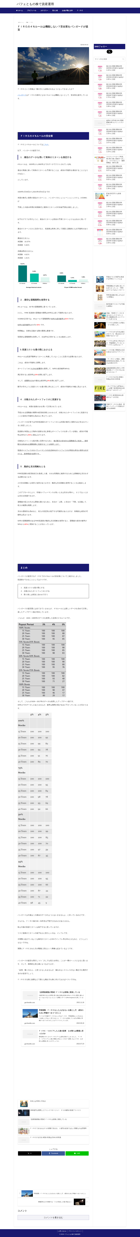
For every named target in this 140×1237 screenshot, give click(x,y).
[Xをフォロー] (109, 52)
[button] (123, 59)
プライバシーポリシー (75, 1231)
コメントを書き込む (53, 1217)
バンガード (22, 95)
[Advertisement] (53, 37)
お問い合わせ (62, 1231)
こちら (45, 144)
